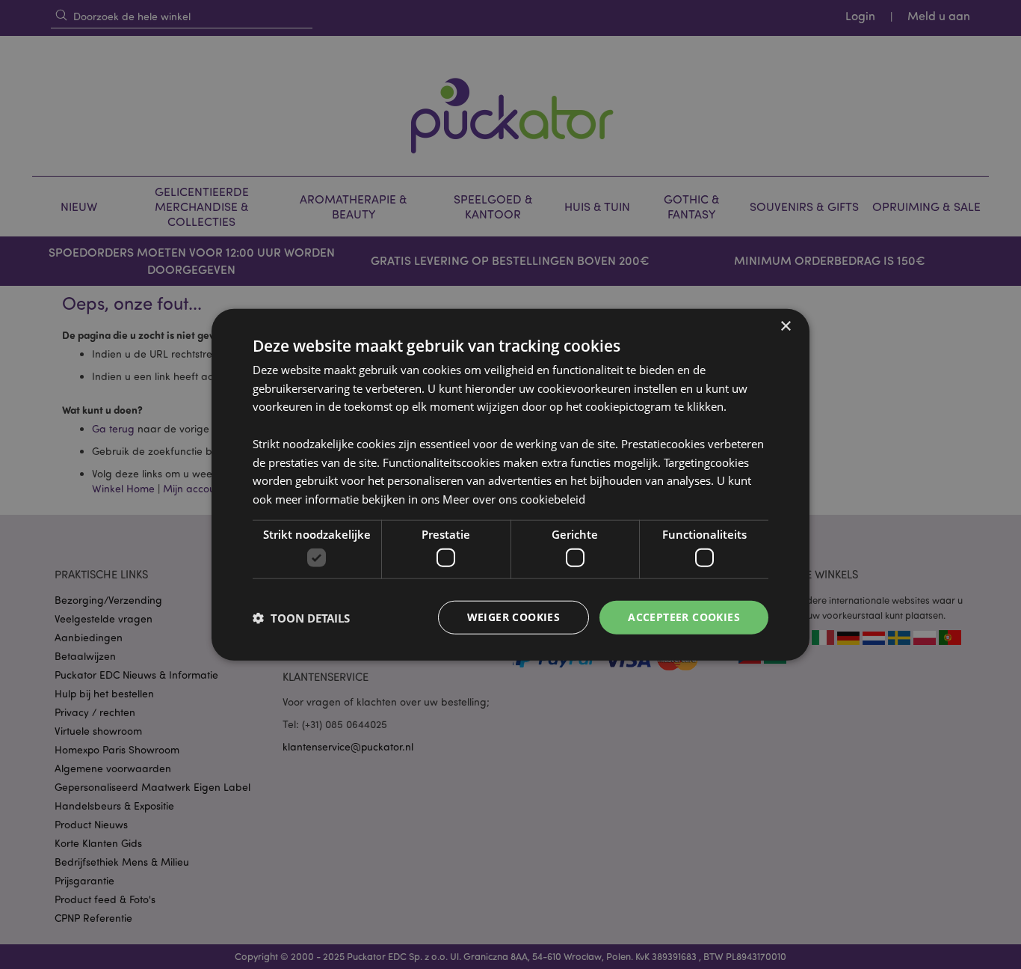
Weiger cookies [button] (514, 617)
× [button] (785, 325)
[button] (301, 617)
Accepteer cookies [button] (684, 617)
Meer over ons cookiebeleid (513, 499)
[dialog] (510, 484)
